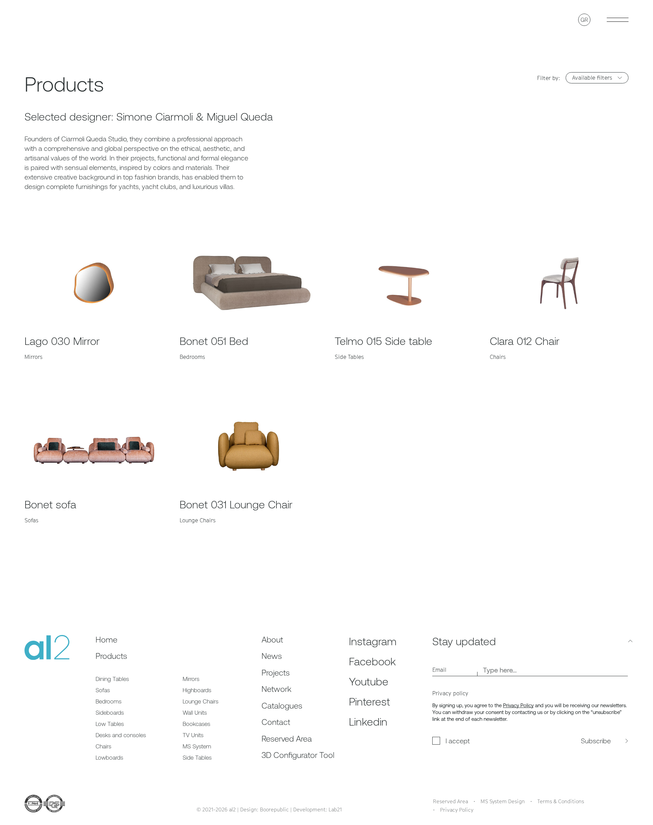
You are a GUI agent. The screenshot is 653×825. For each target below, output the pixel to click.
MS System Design (503, 801)
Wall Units (195, 712)
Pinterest (369, 701)
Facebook (372, 661)
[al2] (47, 19)
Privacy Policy (518, 705)
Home (106, 639)
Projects (276, 672)
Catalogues (282, 705)
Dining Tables (112, 679)
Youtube (368, 681)
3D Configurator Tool (298, 755)
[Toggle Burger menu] (618, 20)
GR (584, 20)
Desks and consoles (121, 735)
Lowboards (109, 757)
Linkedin (368, 721)
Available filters (592, 77)
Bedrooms (108, 701)
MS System (197, 746)
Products (111, 656)
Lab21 (335, 809)
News (272, 656)
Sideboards (110, 712)
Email (439, 669)
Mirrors (191, 679)
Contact (276, 722)
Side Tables (197, 757)
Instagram (373, 641)
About (272, 639)
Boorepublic (274, 809)
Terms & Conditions (560, 801)
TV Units (193, 735)
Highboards (197, 690)
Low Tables (110, 723)
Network (276, 689)
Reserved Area (287, 738)
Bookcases (196, 723)
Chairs (103, 746)
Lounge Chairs (200, 701)
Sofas (103, 690)
